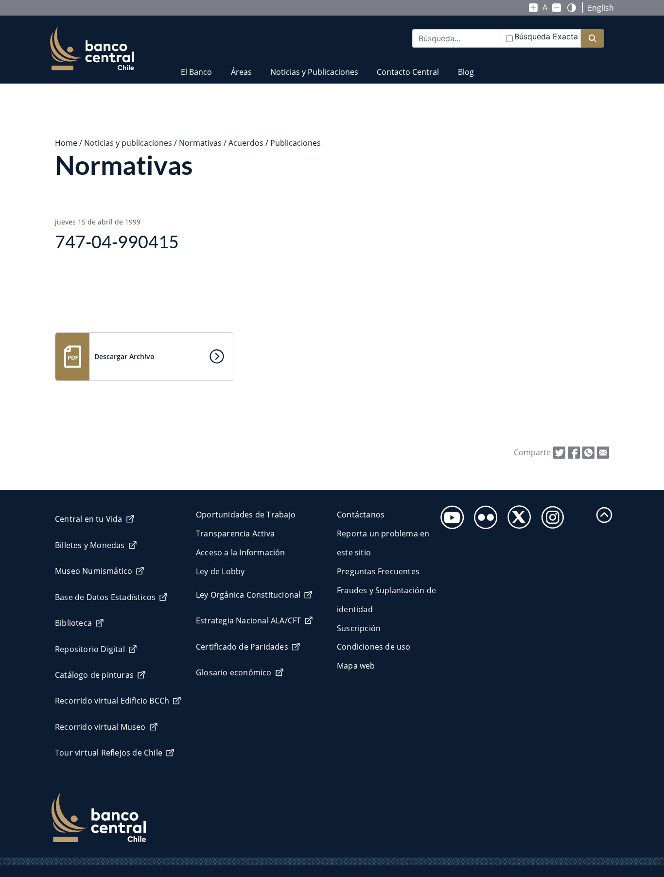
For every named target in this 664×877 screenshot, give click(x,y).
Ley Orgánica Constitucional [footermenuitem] (248, 594)
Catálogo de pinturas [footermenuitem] (94, 675)
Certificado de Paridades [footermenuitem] (242, 646)
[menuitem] (196, 66)
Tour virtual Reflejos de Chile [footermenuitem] (108, 752)
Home (66, 143)
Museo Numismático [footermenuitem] (93, 571)
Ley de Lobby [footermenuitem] (220, 571)
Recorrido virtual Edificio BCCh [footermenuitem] (112, 700)
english (601, 7)
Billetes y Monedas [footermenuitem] (90, 545)
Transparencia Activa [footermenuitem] (235, 533)
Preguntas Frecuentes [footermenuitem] (378, 571)
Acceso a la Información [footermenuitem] (240, 552)
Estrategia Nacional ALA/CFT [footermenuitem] (248, 620)
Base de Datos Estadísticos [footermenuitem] (105, 597)
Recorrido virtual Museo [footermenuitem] (100, 727)
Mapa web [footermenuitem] (356, 665)
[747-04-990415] (603, 452)
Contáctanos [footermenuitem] (360, 514)
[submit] (592, 39)
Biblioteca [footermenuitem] (73, 623)
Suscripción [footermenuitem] (359, 628)
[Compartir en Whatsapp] (588, 452)
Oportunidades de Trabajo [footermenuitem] (246, 514)
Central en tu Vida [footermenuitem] (88, 519)
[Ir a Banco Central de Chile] (92, 48)
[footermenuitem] (449, 514)
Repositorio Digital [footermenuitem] (90, 649)
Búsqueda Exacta (546, 36)
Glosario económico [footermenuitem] (234, 672)
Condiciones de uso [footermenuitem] (374, 646)
